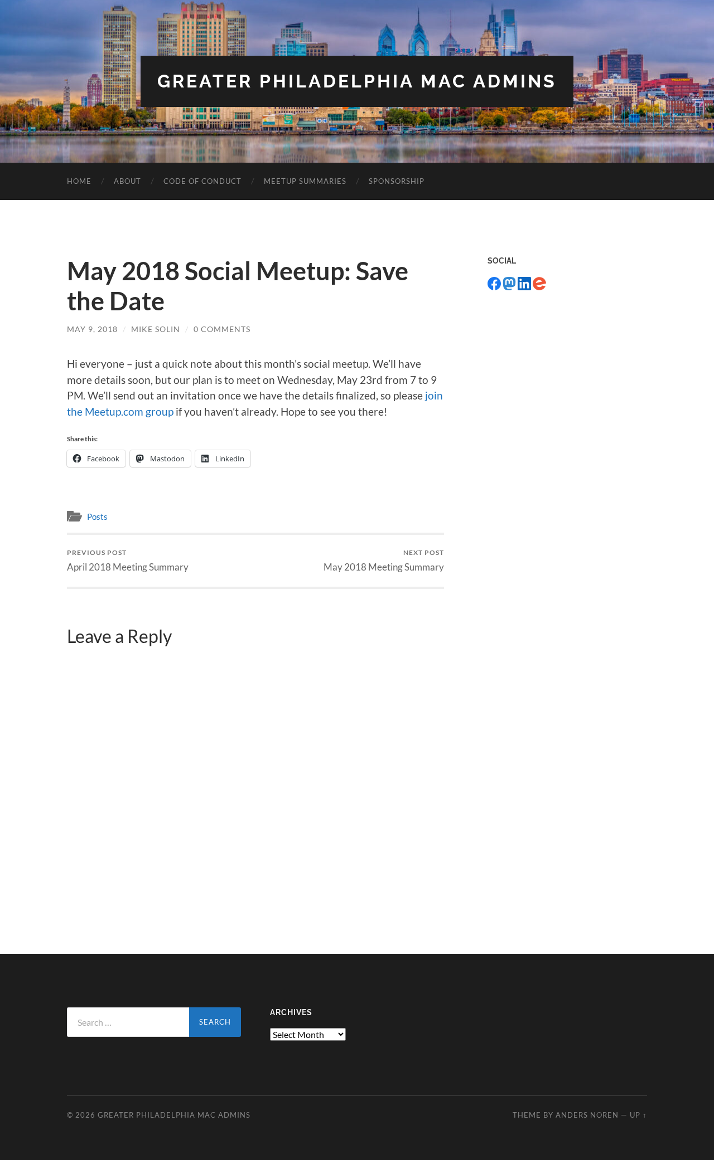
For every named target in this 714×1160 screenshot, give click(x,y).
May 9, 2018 (92, 329)
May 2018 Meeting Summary (384, 560)
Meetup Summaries (305, 181)
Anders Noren (587, 1114)
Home (79, 181)
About (127, 181)
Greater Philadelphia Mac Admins (357, 81)
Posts (97, 516)
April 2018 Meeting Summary (128, 560)
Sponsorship (396, 181)
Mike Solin (155, 329)
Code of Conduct (202, 181)
